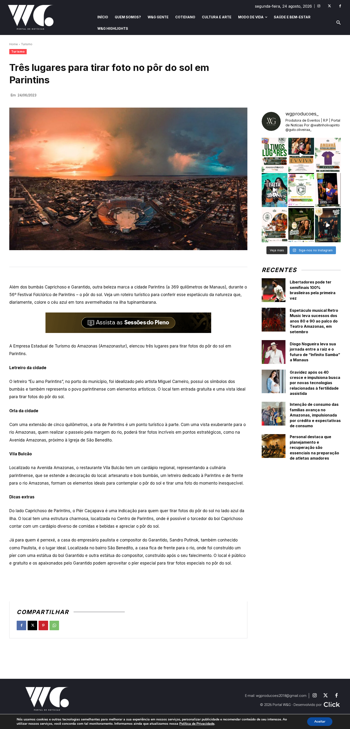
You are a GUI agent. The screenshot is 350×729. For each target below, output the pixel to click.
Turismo (26, 44)
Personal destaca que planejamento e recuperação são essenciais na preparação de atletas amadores (314, 447)
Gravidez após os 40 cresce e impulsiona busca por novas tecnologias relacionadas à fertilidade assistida (315, 383)
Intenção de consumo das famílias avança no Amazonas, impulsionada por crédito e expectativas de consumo (315, 415)
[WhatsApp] (54, 625)
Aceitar (319, 721)
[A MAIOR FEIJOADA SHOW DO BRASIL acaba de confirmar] (301, 225)
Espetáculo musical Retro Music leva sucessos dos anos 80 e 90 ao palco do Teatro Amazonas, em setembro (314, 321)
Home (13, 44)
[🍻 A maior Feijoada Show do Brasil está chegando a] (274, 225)
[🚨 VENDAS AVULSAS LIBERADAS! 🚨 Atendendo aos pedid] (301, 190)
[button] (338, 23)
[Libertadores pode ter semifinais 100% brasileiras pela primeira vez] (273, 290)
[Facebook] (340, 6)
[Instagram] (319, 6)
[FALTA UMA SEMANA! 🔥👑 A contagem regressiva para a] (274, 190)
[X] (32, 625)
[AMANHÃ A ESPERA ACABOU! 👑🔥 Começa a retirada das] (328, 155)
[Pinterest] (43, 625)
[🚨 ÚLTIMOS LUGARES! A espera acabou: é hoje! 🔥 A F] (274, 155)
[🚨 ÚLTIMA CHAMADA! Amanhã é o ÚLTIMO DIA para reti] (301, 155)
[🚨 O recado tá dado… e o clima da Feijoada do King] (328, 225)
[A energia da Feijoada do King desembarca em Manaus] (328, 190)
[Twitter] (329, 6)
